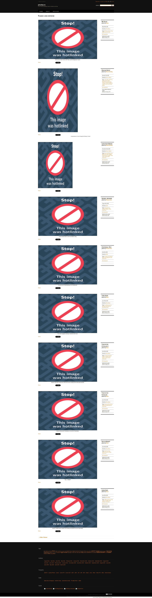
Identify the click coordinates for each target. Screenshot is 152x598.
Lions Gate (105, 490)
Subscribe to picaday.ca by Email (102, 1)
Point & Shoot (108, 77)
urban (109, 208)
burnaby (106, 256)
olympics (70, 552)
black (45, 551)
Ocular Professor (98, 597)
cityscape (109, 355)
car (62, 551)
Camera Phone (51, 572)
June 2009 (46, 564)
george (103, 80)
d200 (72, 572)
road (111, 155)
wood (51, 553)
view (106, 552)
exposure (110, 79)
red (106, 83)
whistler (45, 553)
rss (109, 1)
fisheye (111, 256)
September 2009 (95, 562)
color (105, 79)
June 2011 (58, 561)
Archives (56, 11)
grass (90, 551)
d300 (107, 205)
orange (103, 83)
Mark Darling (109, 71)
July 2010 (46, 562)
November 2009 (80, 562)
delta (107, 79)
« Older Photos (43, 537)
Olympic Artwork (107, 198)
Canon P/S (62, 572)
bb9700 (46, 572)
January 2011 (76, 561)
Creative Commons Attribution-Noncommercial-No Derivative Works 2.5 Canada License (95, 595)
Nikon (109, 28)
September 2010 (98, 561)
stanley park (106, 156)
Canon (57, 572)
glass (88, 551)
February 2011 (69, 561)
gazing (103, 306)
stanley (109, 452)
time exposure (109, 83)
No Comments (105, 34)
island (105, 551)
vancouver (108, 32)
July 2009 (108, 562)
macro (50, 552)
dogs (71, 551)
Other (103, 572)
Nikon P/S (98, 572)
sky (82, 552)
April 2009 (57, 564)
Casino (109, 31)
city (108, 256)
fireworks (82, 551)
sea (77, 552)
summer (89, 552)
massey (107, 81)
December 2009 (72, 562)
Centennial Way (106, 247)
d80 (81, 572)
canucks (59, 551)
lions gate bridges (108, 154)
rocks (75, 552)
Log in (94, 597)
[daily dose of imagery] (49, 580)
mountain (104, 307)
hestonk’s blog (58, 580)
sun (92, 552)
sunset (94, 552)
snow (85, 552)
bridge (105, 499)
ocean (66, 552)
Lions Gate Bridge (107, 144)
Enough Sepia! (106, 70)
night (110, 81)
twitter (112, 1)
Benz (107, 23)
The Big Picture (74, 580)
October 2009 (88, 562)
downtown (110, 404)
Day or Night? (106, 441)
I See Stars (105, 295)
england (74, 551)
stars (107, 307)
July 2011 (53, 561)
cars (111, 153)
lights (103, 154)
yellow (103, 85)
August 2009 (102, 562)
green (106, 80)
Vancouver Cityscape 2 (105, 345)
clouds (68, 551)
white (111, 84)
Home (41, 11)
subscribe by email (66, 580)
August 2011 (47, 561)
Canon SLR (68, 572)
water (109, 552)
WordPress (110, 597)
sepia (103, 156)
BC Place (104, 21)
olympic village (105, 208)
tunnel (103, 84)
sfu (111, 257)
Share (39, 62)
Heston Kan (109, 199)
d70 (78, 572)
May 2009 (52, 564)
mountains (58, 552)
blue (53, 551)
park (107, 452)
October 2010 (91, 561)
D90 (107, 28)
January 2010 (65, 562)
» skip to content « (42, 1)
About (48, 11)
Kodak (87, 572)
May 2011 (63, 561)
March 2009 (62, 564)
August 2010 (106, 561)
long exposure (105, 155)
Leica (91, 572)
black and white (107, 153)
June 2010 (51, 562)
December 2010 (83, 561)
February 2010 (58, 562)
